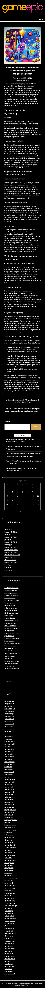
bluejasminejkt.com (11, 613)
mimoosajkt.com (10, 626)
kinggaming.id (9, 928)
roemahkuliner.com (11, 595)
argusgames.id (9, 782)
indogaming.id (9, 706)
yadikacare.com (9, 656)
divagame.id (8, 769)
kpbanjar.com (9, 641)
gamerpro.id (8, 913)
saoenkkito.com (9, 598)
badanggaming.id (10, 860)
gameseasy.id (9, 944)
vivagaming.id (9, 711)
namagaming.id (9, 709)
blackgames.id (9, 837)
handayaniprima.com (11, 600)
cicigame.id (8, 873)
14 (27, 496)
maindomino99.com (11, 550)
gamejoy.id (8, 908)
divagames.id (8, 736)
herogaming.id (9, 701)
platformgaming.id (10, 926)
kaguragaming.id (10, 918)
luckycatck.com (9, 605)
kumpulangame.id (10, 825)
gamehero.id (8, 752)
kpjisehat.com (9, 636)
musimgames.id (9, 742)
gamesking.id (8, 946)
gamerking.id (8, 911)
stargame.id (8, 774)
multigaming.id (9, 939)
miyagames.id (9, 832)
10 (7, 496)
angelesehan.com (10, 610)
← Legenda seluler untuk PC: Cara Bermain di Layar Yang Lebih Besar (22, 401)
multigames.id (9, 956)
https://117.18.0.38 (10, 552)
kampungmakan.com (11, 603)
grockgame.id (9, 792)
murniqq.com (9, 567)
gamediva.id (8, 754)
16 (38, 496)
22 (33, 500)
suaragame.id (9, 812)
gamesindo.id (9, 724)
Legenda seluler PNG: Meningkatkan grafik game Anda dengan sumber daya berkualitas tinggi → (22, 410)
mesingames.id (9, 734)
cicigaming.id (8, 840)
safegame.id (8, 797)
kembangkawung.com (11, 628)
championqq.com (10, 560)
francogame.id (9, 863)
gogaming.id (8, 931)
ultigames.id (8, 954)
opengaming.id (9, 777)
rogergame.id (9, 868)
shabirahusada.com (11, 653)
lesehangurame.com (11, 588)
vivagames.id (8, 739)
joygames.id (8, 883)
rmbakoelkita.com (10, 608)
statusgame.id (9, 716)
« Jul (21, 512)
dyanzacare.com (10, 666)
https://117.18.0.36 (10, 532)
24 (7, 504)
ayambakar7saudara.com (13, 590)
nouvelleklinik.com (10, 648)
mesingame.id (9, 764)
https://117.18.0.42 (10, 542)
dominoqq (7, 681)
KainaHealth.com (10, 651)
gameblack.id (8, 865)
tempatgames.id (10, 810)
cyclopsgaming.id (10, 901)
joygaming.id (8, 896)
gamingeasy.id (9, 916)
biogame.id (8, 822)
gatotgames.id (9, 835)
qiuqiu (21, 167)
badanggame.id (9, 875)
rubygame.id (8, 787)
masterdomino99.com (12, 555)
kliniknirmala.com (10, 646)
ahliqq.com (8, 534)
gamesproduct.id (10, 830)
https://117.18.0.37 (10, 557)
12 (17, 496)
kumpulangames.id (10, 820)
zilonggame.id (9, 784)
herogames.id (9, 731)
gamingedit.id (9, 843)
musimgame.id (9, 762)
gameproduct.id (9, 855)
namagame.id (9, 772)
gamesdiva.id (8, 726)
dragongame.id (9, 974)
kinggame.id (8, 971)
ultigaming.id (8, 936)
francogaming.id (10, 848)
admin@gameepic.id (22, 81)
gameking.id (8, 964)
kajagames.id (8, 891)
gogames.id (8, 951)
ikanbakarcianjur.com (11, 633)
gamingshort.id (9, 845)
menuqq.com (9, 570)
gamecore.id (8, 747)
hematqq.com (9, 565)
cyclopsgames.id (10, 885)
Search (7, 421)
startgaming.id (9, 714)
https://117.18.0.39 (10, 537)
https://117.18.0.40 (10, 562)
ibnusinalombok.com (11, 661)
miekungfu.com (9, 618)
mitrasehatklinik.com (11, 638)
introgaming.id (9, 807)
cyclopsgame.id (9, 903)
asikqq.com (8, 530)
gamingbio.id (8, 800)
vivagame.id (8, 767)
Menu (41, 19)
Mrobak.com (8, 616)
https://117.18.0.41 (10, 547)
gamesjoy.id (8, 880)
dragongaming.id (10, 933)
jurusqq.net (8, 540)
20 (22, 500)
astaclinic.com (9, 658)
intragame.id (8, 815)
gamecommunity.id (10, 906)
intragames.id (9, 805)
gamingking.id (9, 923)
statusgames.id (9, 959)
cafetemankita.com (11, 621)
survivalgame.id (9, 794)
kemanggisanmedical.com (13, 643)
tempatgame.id (9, 827)
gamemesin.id (9, 749)
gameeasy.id (8, 961)
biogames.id (8, 802)
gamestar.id (8, 759)
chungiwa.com (9, 631)
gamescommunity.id (11, 878)
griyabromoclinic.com (11, 669)
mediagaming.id (9, 893)
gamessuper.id (9, 729)
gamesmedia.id (9, 888)
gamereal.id (8, 850)
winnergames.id (9, 779)
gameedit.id (8, 858)
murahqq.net (8, 545)
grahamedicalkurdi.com (12, 664)
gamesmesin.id (9, 721)
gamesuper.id (9, 757)
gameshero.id (9, 719)
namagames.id (9, 744)
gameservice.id (9, 853)
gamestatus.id (9, 966)
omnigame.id (8, 817)
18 (12, 500)
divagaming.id (9, 704)
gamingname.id (9, 921)
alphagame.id (9, 870)
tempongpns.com (10, 593)
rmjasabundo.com (10, 623)
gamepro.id (8, 969)
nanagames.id (9, 898)
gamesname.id (9, 949)
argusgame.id (9, 790)
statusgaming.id (9, 941)
